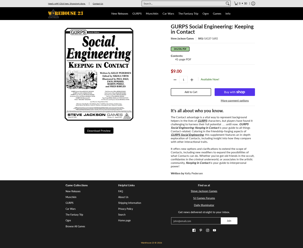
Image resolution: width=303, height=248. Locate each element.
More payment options (235, 100)
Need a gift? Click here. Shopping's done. (67, 3)
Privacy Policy (125, 208)
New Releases (73, 191)
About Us (123, 197)
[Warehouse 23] (65, 13)
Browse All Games (75, 226)
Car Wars (71, 208)
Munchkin (71, 197)
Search (122, 214)
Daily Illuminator (204, 205)
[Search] (227, 3)
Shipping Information (129, 202)
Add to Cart (191, 92)
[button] (193, 230)
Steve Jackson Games (182, 38)
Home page (124, 220)
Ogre (68, 220)
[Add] (192, 80)
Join (229, 220)
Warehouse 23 (147, 242)
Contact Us (98, 3)
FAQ (120, 191)
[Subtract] (175, 80)
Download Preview (99, 130)
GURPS (69, 202)
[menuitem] (240, 3)
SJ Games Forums (204, 198)
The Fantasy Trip (74, 214)
